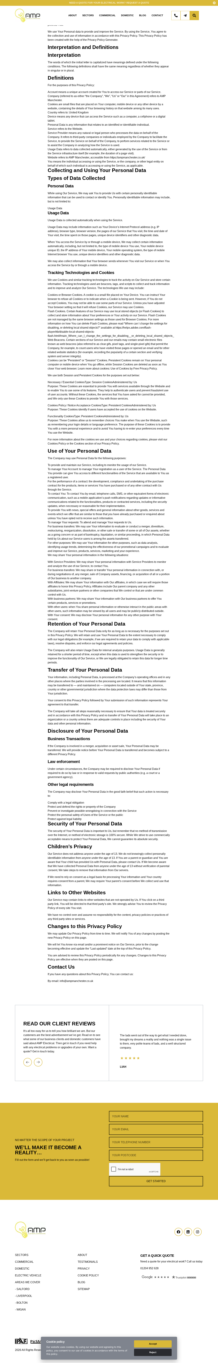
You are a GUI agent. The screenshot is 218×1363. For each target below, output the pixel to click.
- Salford (22, 1289)
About (72, 15)
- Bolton (21, 1302)
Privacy (84, 1268)
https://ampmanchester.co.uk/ (127, 157)
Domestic (127, 15)
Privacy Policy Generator (102, 39)
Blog (142, 15)
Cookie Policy (88, 1275)
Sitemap (84, 1289)
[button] (27, 1062)
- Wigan (20, 1309)
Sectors (88, 15)
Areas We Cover (27, 1282)
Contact (157, 15)
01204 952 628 (149, 1268)
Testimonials (88, 1261)
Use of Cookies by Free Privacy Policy (134, 368)
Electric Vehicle (28, 1275)
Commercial (107, 15)
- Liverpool (23, 1295)
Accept (153, 1343)
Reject (152, 1352)
